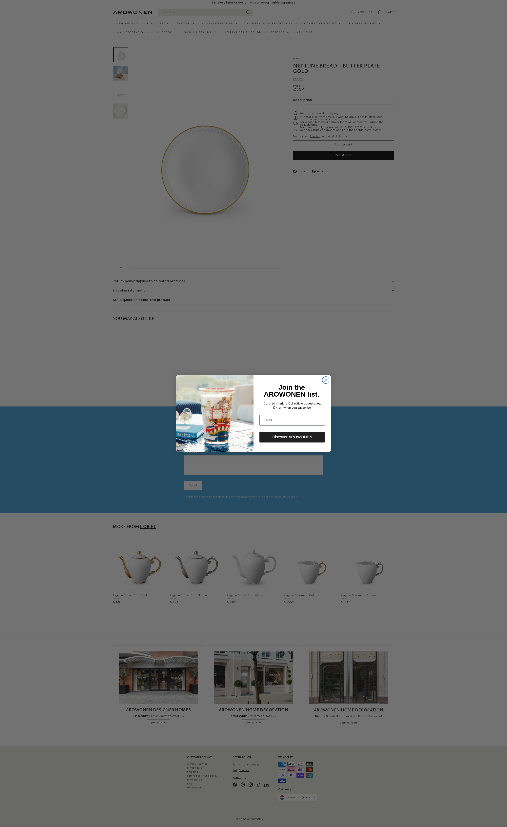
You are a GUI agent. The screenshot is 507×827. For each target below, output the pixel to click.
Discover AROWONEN (292, 437)
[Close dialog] (325, 380)
